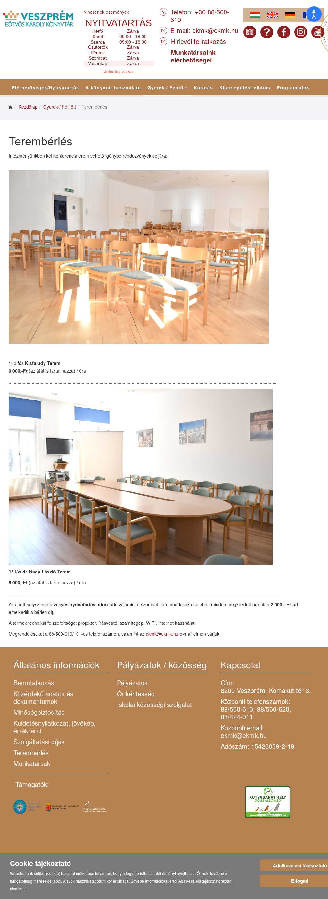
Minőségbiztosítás (39, 712)
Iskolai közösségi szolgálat (154, 704)
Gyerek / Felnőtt (167, 87)
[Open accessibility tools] (314, 14)
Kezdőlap (28, 106)
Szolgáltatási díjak (39, 741)
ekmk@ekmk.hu (215, 30)
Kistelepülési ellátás (244, 87)
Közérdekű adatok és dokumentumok (43, 697)
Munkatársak (31, 763)
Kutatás (203, 87)
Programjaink (293, 87)
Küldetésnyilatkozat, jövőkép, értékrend (54, 726)
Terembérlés (31, 752)
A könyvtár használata (113, 87)
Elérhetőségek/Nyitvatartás (45, 87)
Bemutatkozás (33, 682)
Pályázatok (132, 682)
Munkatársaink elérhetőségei (193, 55)
